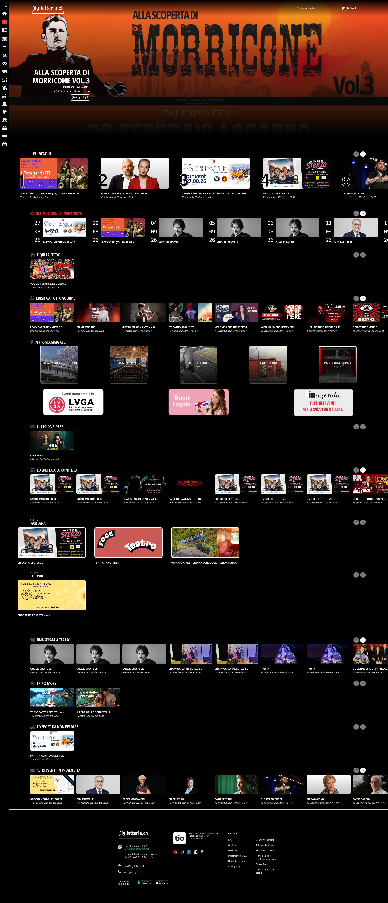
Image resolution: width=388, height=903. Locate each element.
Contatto (232, 845)
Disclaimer (233, 850)
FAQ (230, 839)
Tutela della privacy (265, 845)
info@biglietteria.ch (134, 866)
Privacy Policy (234, 866)
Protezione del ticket (265, 850)
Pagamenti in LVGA (237, 855)
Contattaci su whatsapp (137, 848)
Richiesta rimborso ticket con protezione (266, 857)
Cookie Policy (262, 864)
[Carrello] (343, 8)
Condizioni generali (265, 839)
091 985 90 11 (131, 873)
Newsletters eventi (237, 861)
